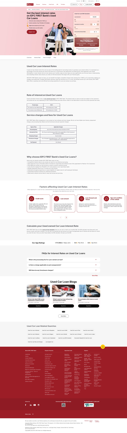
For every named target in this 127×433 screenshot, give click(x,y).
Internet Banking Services (97, 367)
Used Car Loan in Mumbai (33, 330)
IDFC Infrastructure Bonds (77, 368)
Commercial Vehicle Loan (50, 390)
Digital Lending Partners (77, 386)
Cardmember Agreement (67, 385)
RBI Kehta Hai (87, 366)
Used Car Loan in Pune (75, 330)
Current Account (48, 369)
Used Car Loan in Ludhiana (34, 338)
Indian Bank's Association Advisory (67, 369)
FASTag (46, 371)
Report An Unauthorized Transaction (33, 369)
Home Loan (47, 360)
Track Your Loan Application (77, 361)
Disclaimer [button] (87, 420)
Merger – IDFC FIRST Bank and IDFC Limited (87, 355)
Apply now (32, 32)
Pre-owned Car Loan (49, 386)
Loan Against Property (49, 377)
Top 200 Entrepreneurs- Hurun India (87, 380)
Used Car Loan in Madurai (33, 334)
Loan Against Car (49, 341)
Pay (81, 4)
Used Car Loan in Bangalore (48, 330)
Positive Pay (77, 374)
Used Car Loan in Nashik (61, 334)
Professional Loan (48, 363)
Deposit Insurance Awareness (78, 358)
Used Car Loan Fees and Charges (35, 341)
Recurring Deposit (48, 375)
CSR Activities (67, 362)
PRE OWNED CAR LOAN (49, 9)
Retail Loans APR (97, 359)
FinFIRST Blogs (97, 363)
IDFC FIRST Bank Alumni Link (78, 383)
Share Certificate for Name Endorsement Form (87, 385)
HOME (29, 9)
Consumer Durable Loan (50, 367)
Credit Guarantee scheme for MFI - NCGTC (68, 376)
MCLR (85, 364)
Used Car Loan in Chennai (75, 334)
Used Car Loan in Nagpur (47, 334)
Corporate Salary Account (50, 365)
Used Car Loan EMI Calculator (64, 338)
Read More (38, 305)
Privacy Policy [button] (91, 421)
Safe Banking (28, 374)
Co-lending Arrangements (77, 389)
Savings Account (48, 354)
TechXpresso (87, 377)
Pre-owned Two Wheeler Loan (51, 379)
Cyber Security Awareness (97, 375)
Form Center (86, 362)
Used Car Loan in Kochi (88, 330)
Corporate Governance (30, 360)
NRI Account (47, 388)
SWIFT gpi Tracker (66, 394)
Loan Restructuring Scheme (77, 364)
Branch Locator (97, 357)
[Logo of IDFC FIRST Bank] (30, 4)
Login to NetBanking (76, 372)
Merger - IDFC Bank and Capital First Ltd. (87, 359)
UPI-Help (96, 377)
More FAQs (95, 275)
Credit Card (51, 4)
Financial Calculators (96, 370)
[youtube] (35, 405)
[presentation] (61, 217)
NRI (57, 4)
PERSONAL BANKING (36, 9)
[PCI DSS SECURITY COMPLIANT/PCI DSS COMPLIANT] (89, 404)
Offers (95, 365)
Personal (38, 4)
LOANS (42, 9)
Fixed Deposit (48, 373)
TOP (103, 347)
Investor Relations (29, 358)
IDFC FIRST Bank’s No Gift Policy (67, 365)
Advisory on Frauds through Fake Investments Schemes (68, 389)
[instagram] (38, 405)
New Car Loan (48, 384)
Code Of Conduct (29, 361)
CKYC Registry (77, 380)
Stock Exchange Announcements (67, 373)
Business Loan (48, 361)
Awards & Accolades (29, 363)
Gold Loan (47, 392)
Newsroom (27, 365)
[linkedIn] (31, 405)
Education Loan (48, 381)
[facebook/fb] (25, 405)
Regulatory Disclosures (66, 355)
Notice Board (67, 357)
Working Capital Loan (49, 383)
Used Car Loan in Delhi (62, 330)
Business (44, 4)
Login (98, 4)
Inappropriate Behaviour (77, 392)
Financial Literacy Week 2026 (78, 355)
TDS (85, 388)
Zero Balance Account (49, 394)
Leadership (27, 354)
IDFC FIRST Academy (29, 379)
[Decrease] (95, 1)
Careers (27, 356)
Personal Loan (48, 356)
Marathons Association (86, 375)
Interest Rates (97, 361)
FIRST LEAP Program (96, 383)
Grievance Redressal (29, 367)
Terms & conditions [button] (97, 421)
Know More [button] (63, 316)
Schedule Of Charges (96, 355)
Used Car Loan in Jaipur (89, 334)
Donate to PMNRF (98, 372)
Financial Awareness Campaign (76, 377)
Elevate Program (97, 385)
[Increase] (98, 1)
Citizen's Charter (28, 381)
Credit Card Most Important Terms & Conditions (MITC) (68, 381)
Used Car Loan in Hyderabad (49, 338)
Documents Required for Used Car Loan (83, 338)
